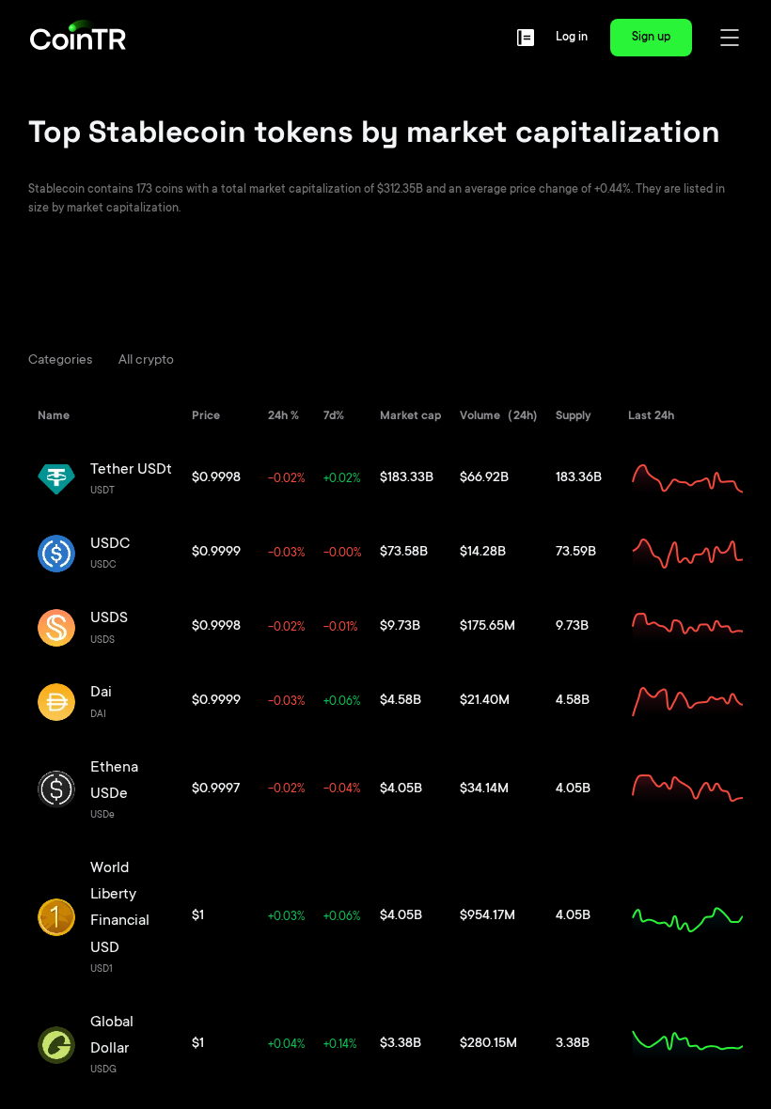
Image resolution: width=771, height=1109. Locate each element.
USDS (109, 618)
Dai (101, 692)
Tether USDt (131, 469)
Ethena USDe (114, 781)
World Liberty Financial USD (119, 908)
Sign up (651, 37)
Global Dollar (112, 1035)
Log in (572, 37)
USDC (110, 544)
